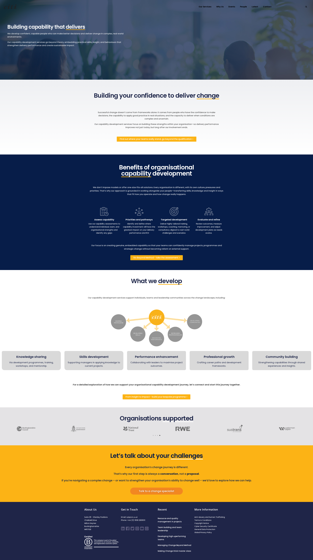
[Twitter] (133, 530)
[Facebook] (128, 530)
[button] (153, 435)
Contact (267, 6)
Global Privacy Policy (203, 532)
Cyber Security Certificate (205, 526)
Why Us (220, 6)
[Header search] (306, 7)
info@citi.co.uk (131, 517)
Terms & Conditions (202, 520)
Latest (255, 6)
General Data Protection (204, 529)
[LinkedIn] (123, 530)
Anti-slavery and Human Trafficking (209, 517)
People (243, 6)
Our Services (205, 6)
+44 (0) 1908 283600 (136, 520)
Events (232, 6)
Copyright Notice (201, 523)
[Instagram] (137, 530)
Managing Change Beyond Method (174, 545)
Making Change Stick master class (174, 551)
